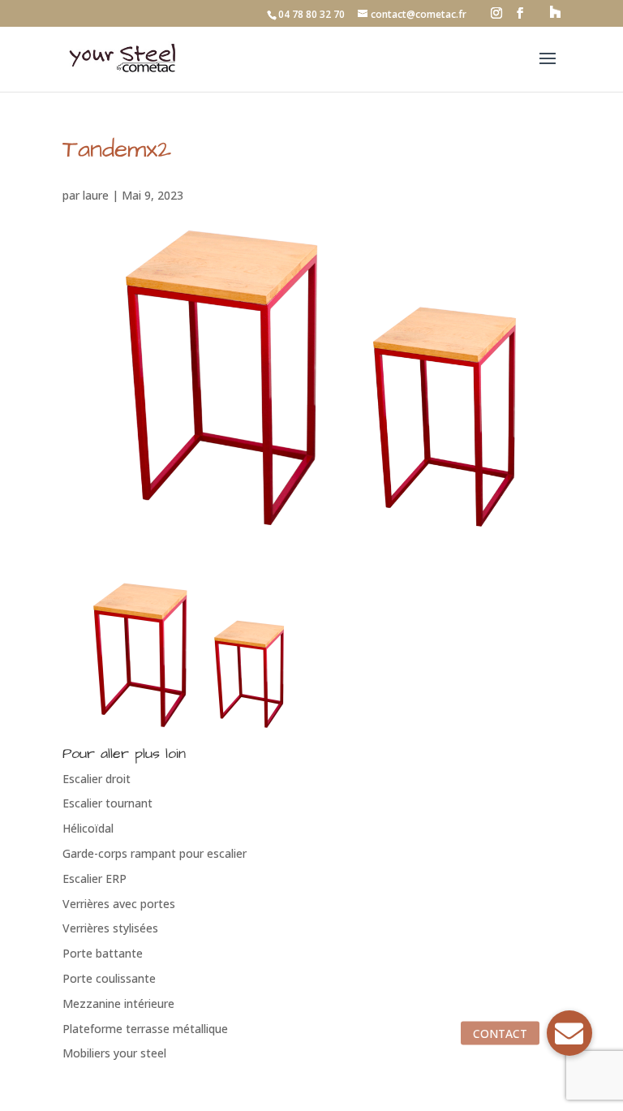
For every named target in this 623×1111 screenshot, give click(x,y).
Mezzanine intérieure (118, 1003)
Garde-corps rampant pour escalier (154, 853)
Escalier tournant (107, 803)
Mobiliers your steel (114, 1053)
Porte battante (102, 953)
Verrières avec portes (118, 903)
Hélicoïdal (88, 828)
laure (96, 195)
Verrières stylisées (110, 928)
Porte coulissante (109, 978)
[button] (569, 1033)
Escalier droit (96, 778)
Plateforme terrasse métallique (145, 1028)
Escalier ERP (94, 878)
